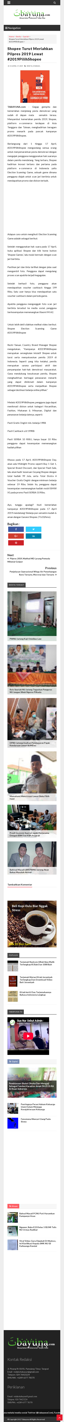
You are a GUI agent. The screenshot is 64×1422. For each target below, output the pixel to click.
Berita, (30, 66)
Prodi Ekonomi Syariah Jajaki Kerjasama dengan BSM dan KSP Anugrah (29, 834)
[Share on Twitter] (33, 529)
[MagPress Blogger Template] (32, 15)
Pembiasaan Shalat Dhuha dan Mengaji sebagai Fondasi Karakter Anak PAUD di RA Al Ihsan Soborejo (31, 1086)
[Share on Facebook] (16, 529)
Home (11, 36)
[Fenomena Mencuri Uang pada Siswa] (12, 1127)
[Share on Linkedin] (33, 536)
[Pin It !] (16, 543)
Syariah (26, 36)
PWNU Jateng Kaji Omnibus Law (25, 638)
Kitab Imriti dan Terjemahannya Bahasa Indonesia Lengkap (35, 993)
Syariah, (36, 66)
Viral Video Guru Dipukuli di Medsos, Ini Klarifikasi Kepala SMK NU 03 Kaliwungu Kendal (37, 1243)
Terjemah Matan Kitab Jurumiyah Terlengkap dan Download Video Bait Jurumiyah (36, 979)
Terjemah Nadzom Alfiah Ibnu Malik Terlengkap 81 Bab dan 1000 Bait (37, 963)
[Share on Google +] (16, 536)
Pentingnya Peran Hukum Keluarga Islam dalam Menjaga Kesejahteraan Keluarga (38, 1107)
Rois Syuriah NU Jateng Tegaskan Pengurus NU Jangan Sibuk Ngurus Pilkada (31, 690)
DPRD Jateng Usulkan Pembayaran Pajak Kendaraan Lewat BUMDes (30, 744)
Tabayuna (25, 1419)
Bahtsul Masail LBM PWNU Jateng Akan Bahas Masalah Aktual (29, 871)
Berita (18, 36)
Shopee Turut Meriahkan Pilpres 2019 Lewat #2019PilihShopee (30, 53)
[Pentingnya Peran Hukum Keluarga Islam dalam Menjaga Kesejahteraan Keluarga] (12, 1113)
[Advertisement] (32, 207)
